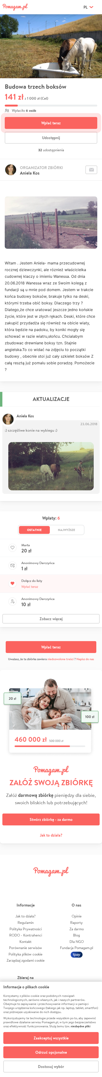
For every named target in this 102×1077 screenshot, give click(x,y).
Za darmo (77, 929)
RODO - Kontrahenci (25, 935)
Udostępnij (51, 137)
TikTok (75, 882)
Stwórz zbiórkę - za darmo (51, 819)
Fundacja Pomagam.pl (76, 947)
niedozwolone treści (60, 659)
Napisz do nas (85, 659)
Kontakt (25, 941)
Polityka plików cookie (25, 954)
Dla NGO (77, 941)
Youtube (92, 882)
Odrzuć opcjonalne (51, 1052)
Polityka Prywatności (25, 929)
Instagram (43, 882)
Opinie (77, 916)
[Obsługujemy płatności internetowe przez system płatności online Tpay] (77, 954)
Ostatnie (34, 530)
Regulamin (26, 922)
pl (85, 7)
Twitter (26, 882)
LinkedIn (59, 882)
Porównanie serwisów (25, 947)
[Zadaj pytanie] (91, 170)
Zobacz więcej (51, 618)
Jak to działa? (51, 835)
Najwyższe (66, 530)
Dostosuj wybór (51, 1066)
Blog (76, 935)
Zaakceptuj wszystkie (51, 1038)
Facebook (10, 882)
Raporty (76, 922)
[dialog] (51, 1029)
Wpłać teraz (51, 123)
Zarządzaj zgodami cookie (26, 960)
